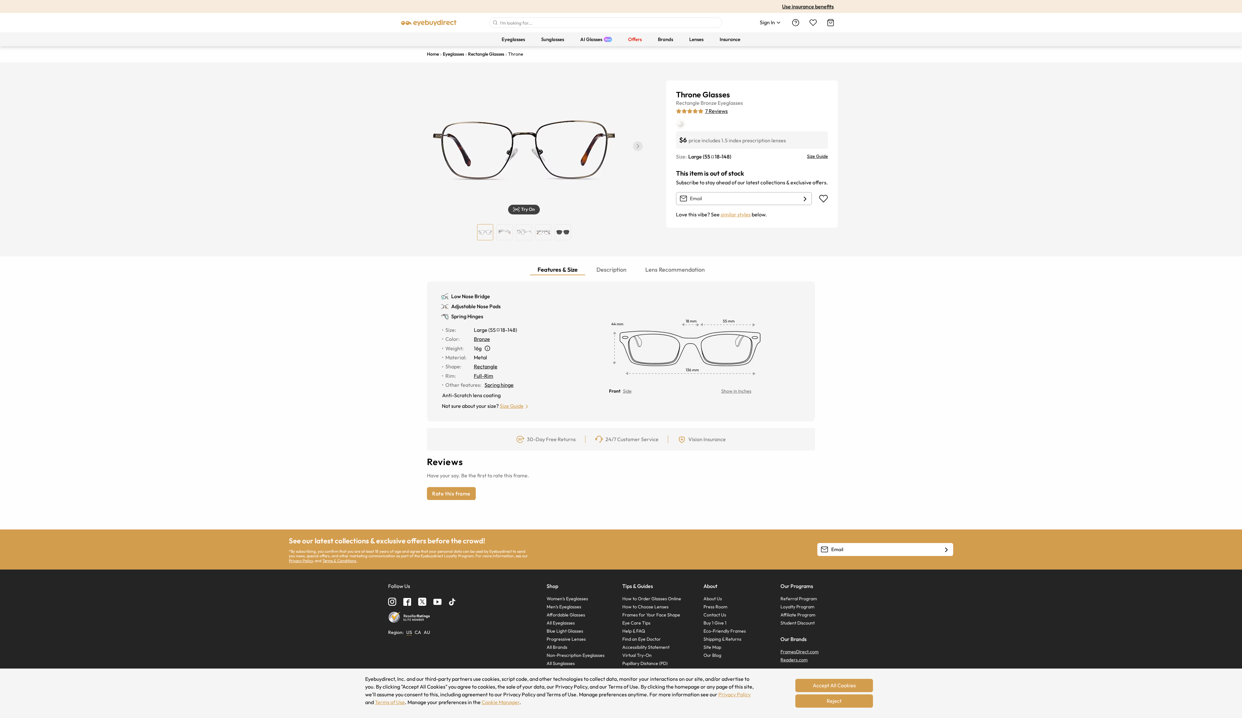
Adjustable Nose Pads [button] (476, 306)
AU (427, 632)
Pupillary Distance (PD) (645, 663)
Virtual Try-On (637, 655)
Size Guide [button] (512, 406)
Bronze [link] (482, 339)
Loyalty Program (797, 607)
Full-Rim (483, 376)
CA (418, 632)
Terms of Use (390, 702)
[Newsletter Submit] (946, 550)
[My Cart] (830, 22)
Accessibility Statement (646, 647)
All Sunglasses (561, 663)
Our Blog (712, 655)
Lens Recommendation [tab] (675, 269)
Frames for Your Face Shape (651, 615)
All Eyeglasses (561, 623)
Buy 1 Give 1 (714, 623)
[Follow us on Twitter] (422, 602)
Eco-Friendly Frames (724, 631)
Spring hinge (499, 385)
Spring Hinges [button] (467, 316)
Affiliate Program (797, 615)
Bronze (709, 103)
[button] (638, 146)
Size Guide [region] (817, 156)
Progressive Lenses (566, 639)
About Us (712, 599)
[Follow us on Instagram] (392, 602)
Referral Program (798, 599)
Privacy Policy (301, 560)
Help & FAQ (633, 631)
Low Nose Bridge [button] (470, 296)
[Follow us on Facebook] (407, 602)
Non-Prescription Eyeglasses (576, 655)
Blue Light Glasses (565, 631)
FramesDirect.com (799, 652)
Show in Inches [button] (736, 391)
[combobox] (605, 22)
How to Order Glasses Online (651, 599)
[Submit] (495, 22)
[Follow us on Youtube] (437, 602)
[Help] (795, 22)
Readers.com (794, 660)
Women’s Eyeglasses (567, 599)
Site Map (712, 647)
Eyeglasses (730, 103)
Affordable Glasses (566, 615)
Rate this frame (451, 493)
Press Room (715, 607)
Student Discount (797, 623)
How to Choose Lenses (645, 607)
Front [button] (614, 391)
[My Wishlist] (813, 22)
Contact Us (714, 615)
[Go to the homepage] (429, 22)
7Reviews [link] (716, 111)
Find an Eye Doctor (641, 639)
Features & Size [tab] (558, 269)
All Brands (557, 647)
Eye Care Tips (636, 623)
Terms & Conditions (339, 560)
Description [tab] (611, 269)
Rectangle (688, 103)
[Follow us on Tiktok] (452, 601)
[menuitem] (513, 39)
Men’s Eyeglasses (564, 607)
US (409, 632)
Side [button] (627, 391)
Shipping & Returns (722, 639)
